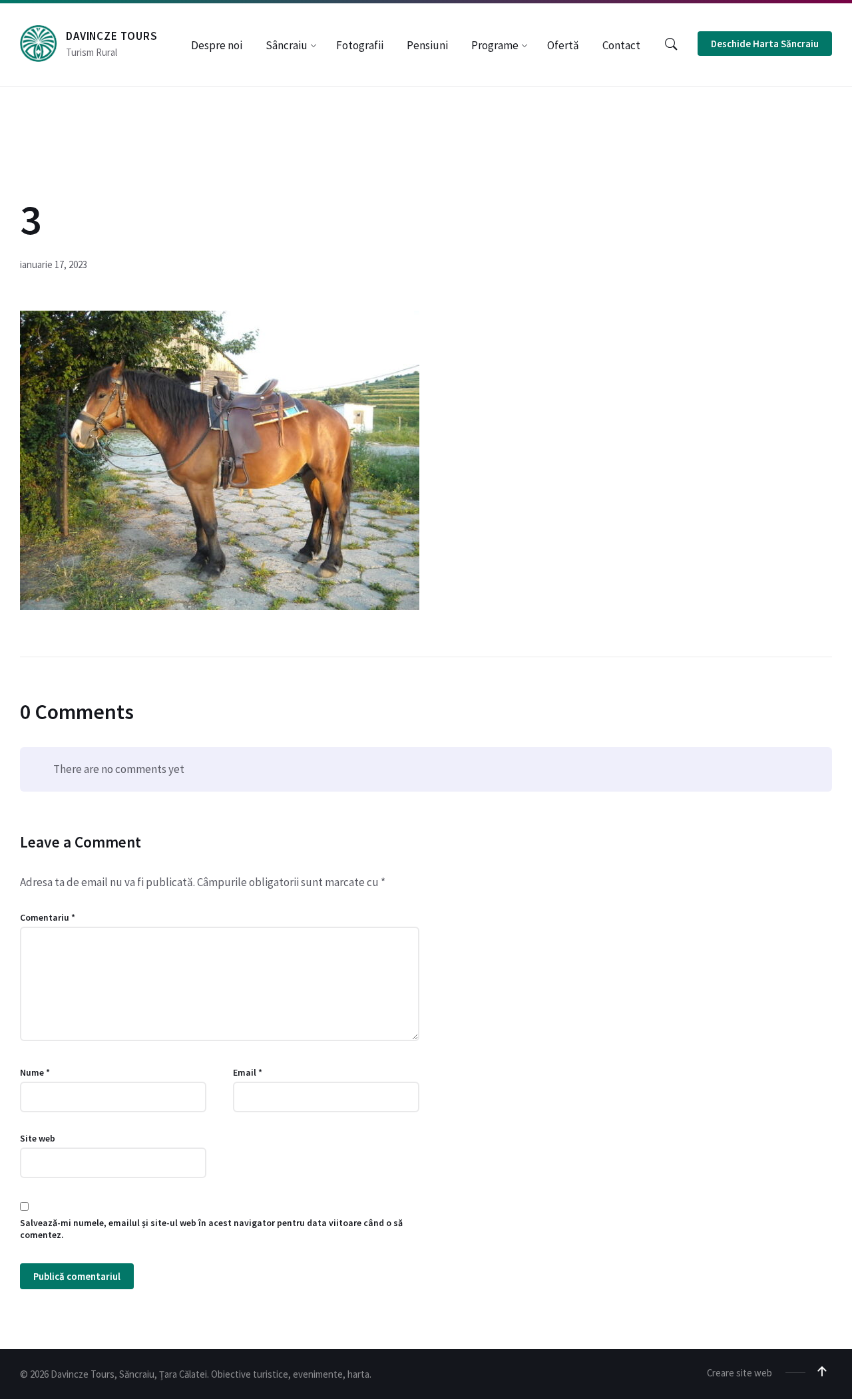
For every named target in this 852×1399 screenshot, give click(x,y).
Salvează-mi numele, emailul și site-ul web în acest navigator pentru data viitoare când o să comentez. (211, 1229)
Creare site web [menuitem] (739, 1372)
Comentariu (47, 917)
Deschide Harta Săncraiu (765, 43)
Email (247, 1072)
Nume (35, 1072)
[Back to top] (822, 1372)
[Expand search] (671, 44)
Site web (37, 1138)
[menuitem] (216, 45)
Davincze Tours (112, 36)
